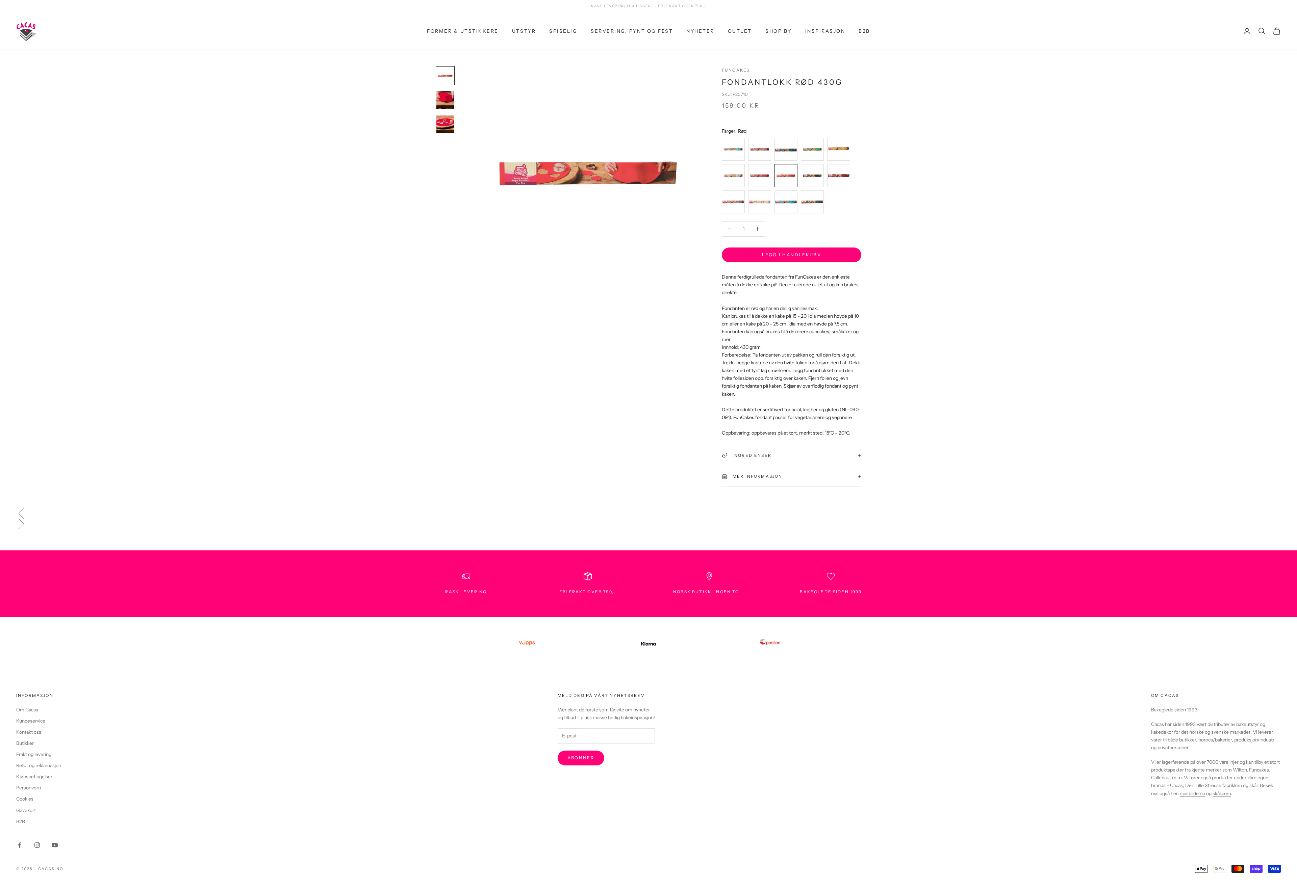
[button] (648, 513)
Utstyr (524, 31)
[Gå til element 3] (445, 124)
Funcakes (735, 70)
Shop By (778, 31)
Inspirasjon (825, 31)
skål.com (1222, 793)
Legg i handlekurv (791, 254)
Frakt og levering (33, 754)
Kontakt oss (28, 732)
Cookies (24, 799)
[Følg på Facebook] (19, 845)
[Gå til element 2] (445, 99)
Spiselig (563, 31)
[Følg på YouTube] (54, 845)
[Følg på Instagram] (37, 845)
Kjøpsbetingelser (34, 777)
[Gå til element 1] (445, 75)
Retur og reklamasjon (38, 765)
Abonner (580, 757)
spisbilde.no (1192, 793)
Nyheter (700, 31)
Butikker (25, 743)
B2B (864, 31)
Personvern (28, 788)
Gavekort (26, 810)
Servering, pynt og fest (632, 31)
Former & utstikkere (463, 31)
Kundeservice (30, 721)
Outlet (740, 31)
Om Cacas (27, 710)
